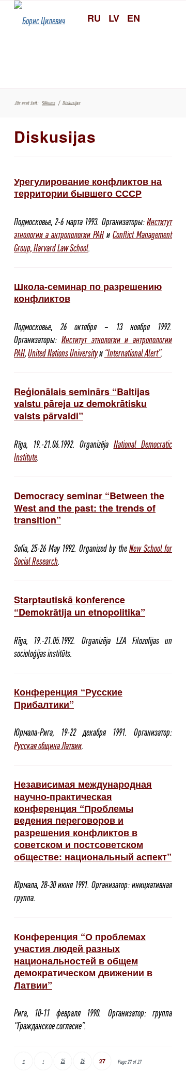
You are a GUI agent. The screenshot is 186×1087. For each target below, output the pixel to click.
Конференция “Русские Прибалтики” (68, 697)
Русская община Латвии (48, 745)
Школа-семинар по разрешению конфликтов (88, 292)
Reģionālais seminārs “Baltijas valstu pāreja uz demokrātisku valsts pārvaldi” (82, 403)
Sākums (48, 103)
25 (63, 1061)
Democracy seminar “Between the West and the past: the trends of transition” (89, 507)
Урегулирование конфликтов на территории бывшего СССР (88, 187)
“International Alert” (132, 353)
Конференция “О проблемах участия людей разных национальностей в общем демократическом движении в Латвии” (83, 961)
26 (83, 1061)
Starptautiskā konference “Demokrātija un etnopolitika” (79, 605)
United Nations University (63, 353)
